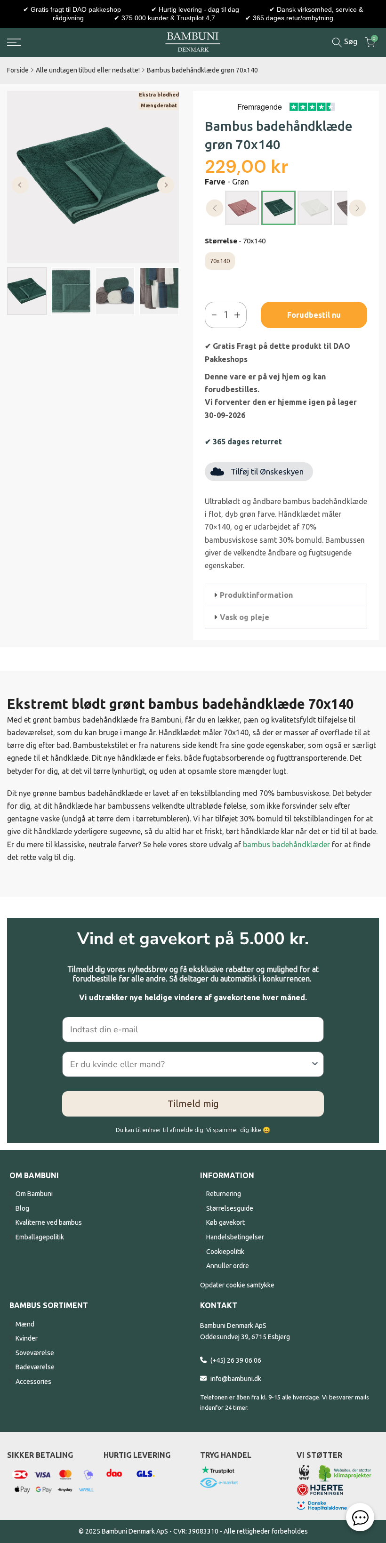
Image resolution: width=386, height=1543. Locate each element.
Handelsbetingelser (235, 1237)
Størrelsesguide (229, 1208)
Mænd (25, 1324)
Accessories (33, 1381)
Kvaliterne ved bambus (49, 1222)
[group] (27, 291)
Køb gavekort (225, 1222)
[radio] (242, 208)
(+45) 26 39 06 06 (235, 1360)
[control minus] (212, 315)
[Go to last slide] (20, 185)
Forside (18, 70)
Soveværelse (35, 1353)
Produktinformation (256, 595)
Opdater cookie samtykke (237, 1285)
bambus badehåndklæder (286, 844)
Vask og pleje (244, 617)
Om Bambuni (34, 1193)
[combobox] (190, 1064)
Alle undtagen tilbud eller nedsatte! (88, 70)
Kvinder (27, 1338)
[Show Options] (315, 1064)
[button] (286, 595)
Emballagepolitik (40, 1237)
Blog (22, 1208)
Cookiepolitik (225, 1251)
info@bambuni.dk (235, 1378)
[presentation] (215, 208)
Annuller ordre (227, 1266)
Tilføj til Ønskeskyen (267, 471)
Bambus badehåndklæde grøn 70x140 (202, 70)
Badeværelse (35, 1367)
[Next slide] (165, 185)
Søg (349, 41)
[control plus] (239, 315)
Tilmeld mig (193, 1103)
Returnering (223, 1193)
